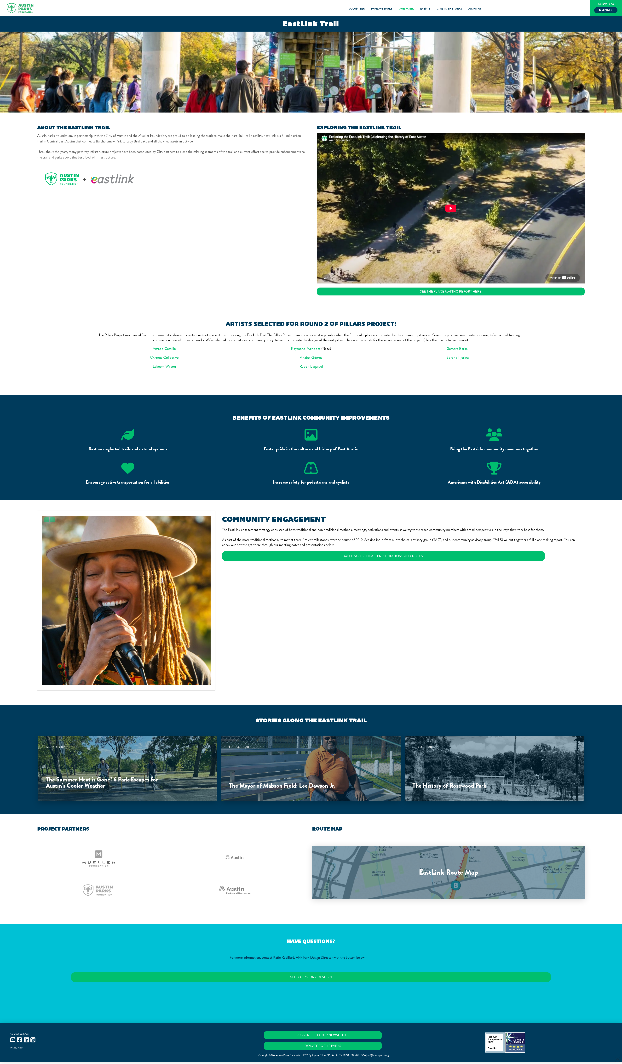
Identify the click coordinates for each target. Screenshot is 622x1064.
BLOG (611, 4)
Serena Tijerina (458, 357)
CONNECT (602, 4)
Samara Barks (457, 348)
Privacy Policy (16, 1047)
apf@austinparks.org (378, 1055)
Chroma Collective (164, 357)
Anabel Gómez (311, 357)
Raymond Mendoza (306, 348)
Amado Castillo (164, 348)
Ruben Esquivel (311, 366)
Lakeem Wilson (164, 366)
